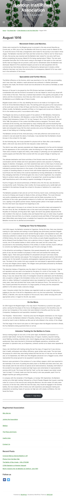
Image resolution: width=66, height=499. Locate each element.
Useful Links (7, 438)
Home (4, 30)
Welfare (5, 426)
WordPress (24, 494)
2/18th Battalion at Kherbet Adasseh (14, 465)
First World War (11, 30)
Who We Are (7, 413)
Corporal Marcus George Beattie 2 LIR (15, 456)
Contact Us (6, 444)
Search (60, 23)
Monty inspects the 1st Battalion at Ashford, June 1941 (20, 468)
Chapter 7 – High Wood (33, 396)
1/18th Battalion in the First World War (27, 30)
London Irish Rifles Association (33, 7)
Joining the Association (10, 419)
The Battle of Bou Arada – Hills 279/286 (16, 462)
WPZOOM (49, 494)
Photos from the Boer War (11, 459)
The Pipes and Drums (9, 432)
